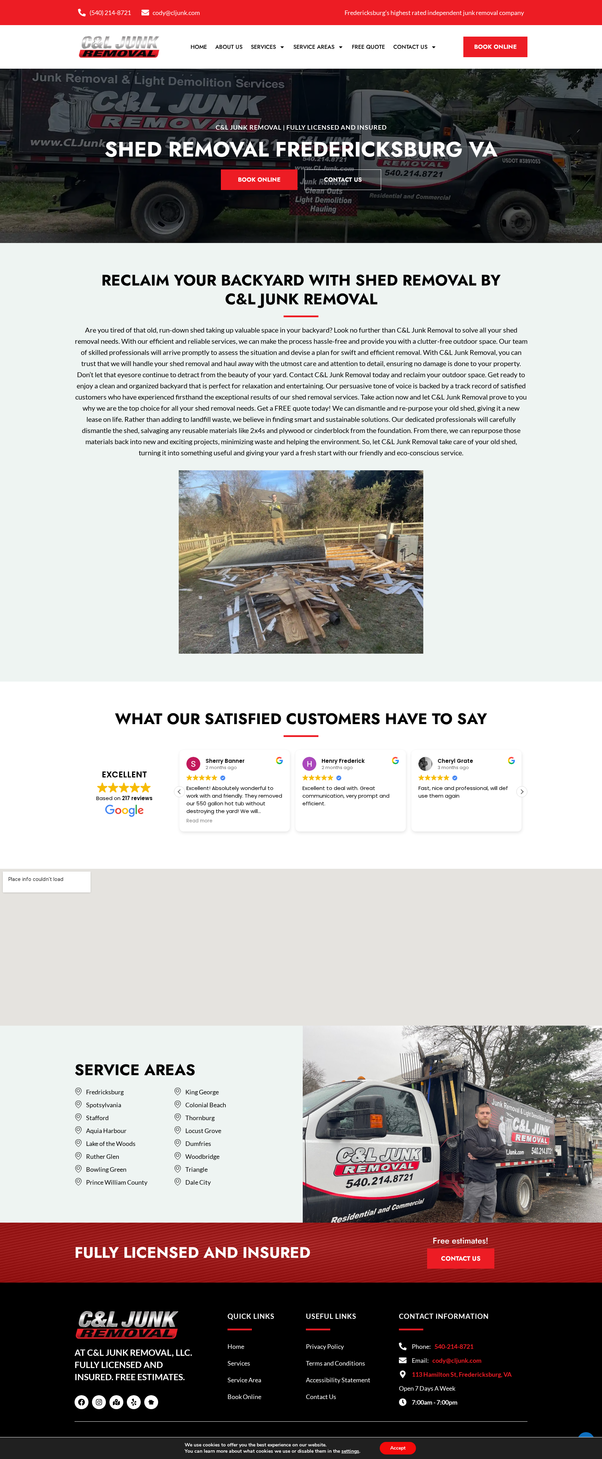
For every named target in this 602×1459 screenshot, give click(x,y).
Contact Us (410, 47)
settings (350, 1451)
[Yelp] (134, 1402)
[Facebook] (81, 1402)
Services (263, 47)
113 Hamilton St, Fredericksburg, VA (462, 1374)
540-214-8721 (453, 1346)
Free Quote (368, 47)
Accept (398, 1448)
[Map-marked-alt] (116, 1402)
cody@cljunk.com (456, 1360)
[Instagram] (99, 1402)
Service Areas (313, 47)
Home (199, 47)
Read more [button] (199, 821)
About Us (228, 47)
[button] (522, 792)
